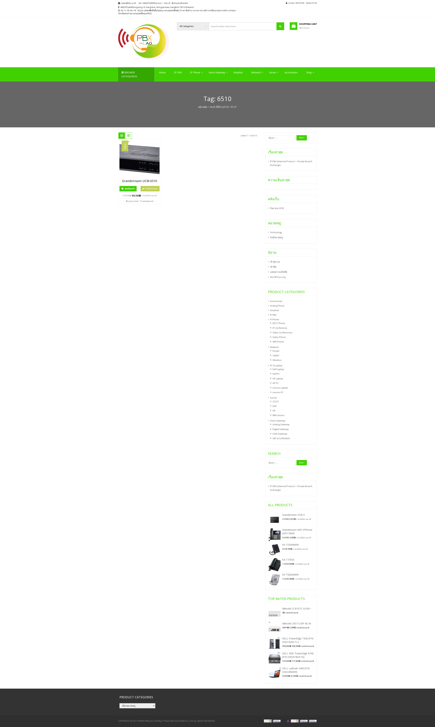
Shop (309, 72)
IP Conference (280, 327)
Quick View (133, 201)
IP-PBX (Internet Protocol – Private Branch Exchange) (291, 163)
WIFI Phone (278, 341)
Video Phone (279, 337)
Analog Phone (277, 305)
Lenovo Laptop (280, 387)
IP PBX (178, 72)
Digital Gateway (281, 429)
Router (276, 350)
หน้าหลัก (202, 107)
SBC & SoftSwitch (281, 438)
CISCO (276, 401)
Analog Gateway (281, 424)
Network (256, 72)
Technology (276, 232)
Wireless (277, 360)
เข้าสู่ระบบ (275, 261)
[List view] (129, 135)
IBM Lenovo (278, 415)
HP (274, 410)
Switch (276, 355)
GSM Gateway (280, 433)
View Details (152, 189)
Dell (274, 406)
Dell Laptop (278, 369)
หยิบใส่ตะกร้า (130, 189)
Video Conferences (282, 332)
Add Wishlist (147, 201)
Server (272, 72)
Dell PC (276, 373)
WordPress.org (277, 277)
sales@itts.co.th (128, 3)
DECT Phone (279, 323)
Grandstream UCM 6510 (139, 181)
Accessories (291, 72)
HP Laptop (278, 378)
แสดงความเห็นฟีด (278, 271)
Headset (238, 72)
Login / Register (296, 3)
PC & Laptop (276, 365)
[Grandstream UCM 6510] (139, 160)
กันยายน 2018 (277, 208)
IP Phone (195, 72)
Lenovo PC (278, 392)
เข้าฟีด (273, 266)
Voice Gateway (217, 72)
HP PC (276, 383)
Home (162, 72)
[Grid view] (121, 135)
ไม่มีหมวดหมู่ (276, 237)
